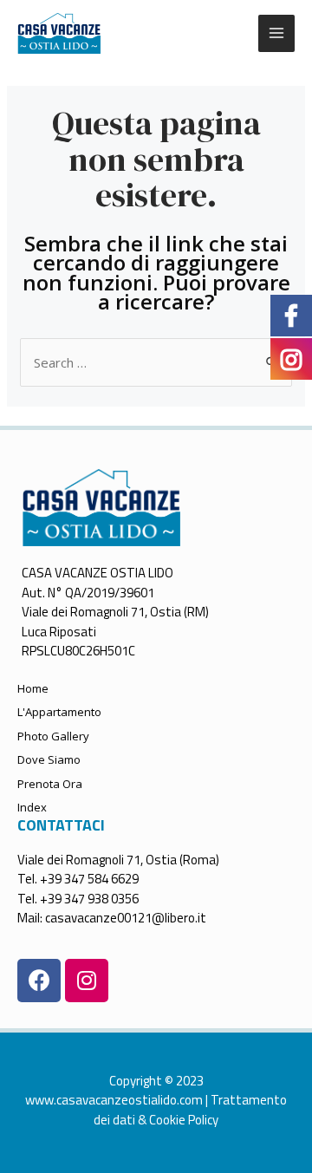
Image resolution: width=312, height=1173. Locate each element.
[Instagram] (86, 980)
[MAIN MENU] (277, 33)
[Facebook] (39, 980)
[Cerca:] (156, 362)
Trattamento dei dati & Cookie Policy (190, 1110)
